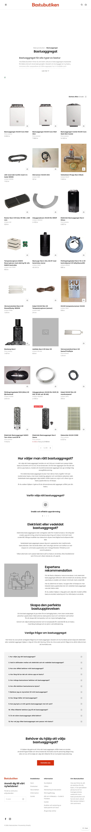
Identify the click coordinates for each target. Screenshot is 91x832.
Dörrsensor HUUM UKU (41, 175)
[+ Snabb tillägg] (27, 126)
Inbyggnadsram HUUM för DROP (44, 218)
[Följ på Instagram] (10, 819)
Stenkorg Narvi (9, 349)
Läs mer (44, 71)
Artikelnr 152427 (65, 177)
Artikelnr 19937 (36, 310)
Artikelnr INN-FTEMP (10, 267)
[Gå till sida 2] (50, 448)
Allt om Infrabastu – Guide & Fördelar (54, 797)
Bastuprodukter (39, 48)
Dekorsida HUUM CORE (69, 435)
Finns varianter (8, 134)
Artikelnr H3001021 (37, 220)
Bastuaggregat (52, 48)
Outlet (32, 796)
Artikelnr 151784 (8, 310)
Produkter (34, 786)
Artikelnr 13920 (65, 308)
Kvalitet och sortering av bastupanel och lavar (52, 806)
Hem (32, 783)
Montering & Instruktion (52, 790)
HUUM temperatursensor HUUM (73, 306)
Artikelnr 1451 (7, 222)
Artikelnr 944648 (8, 396)
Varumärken (34, 790)
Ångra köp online (50, 811)
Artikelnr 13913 (36, 177)
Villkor (46, 786)
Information (34, 793)
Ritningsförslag (49, 793)
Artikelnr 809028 (65, 265)
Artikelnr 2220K (36, 265)
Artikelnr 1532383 (8, 179)
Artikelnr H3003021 (37, 396)
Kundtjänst (48, 783)
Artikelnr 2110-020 (37, 351)
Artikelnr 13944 (65, 396)
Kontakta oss (45, 763)
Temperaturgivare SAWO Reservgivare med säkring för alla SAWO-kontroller (17, 263)
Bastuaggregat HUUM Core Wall (16, 132)
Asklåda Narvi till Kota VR (42, 349)
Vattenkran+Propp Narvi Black (72, 175)
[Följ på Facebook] (5, 819)
